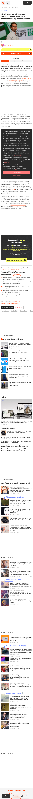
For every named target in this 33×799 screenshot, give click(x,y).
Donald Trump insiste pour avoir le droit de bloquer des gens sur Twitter (20, 351)
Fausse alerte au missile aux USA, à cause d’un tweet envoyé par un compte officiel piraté (20, 376)
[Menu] (8, 3)
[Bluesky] (24, 793)
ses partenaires (8, 163)
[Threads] (26, 793)
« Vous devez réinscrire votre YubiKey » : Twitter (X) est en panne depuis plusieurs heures (16, 291)
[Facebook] (16, 793)
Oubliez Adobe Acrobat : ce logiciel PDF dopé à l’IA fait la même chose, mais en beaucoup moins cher (20, 344)
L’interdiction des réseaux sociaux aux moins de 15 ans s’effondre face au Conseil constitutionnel (21, 490)
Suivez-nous (5, 61)
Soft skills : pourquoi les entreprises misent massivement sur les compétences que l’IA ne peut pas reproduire (20, 573)
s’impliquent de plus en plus (18, 205)
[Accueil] (3, 3)
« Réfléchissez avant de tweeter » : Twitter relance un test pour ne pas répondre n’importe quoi (19, 360)
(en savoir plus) (18, 155)
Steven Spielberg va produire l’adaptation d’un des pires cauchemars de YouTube (18, 716)
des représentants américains (15, 80)
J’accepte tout (17, 173)
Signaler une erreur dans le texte (10, 303)
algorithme (5, 311)
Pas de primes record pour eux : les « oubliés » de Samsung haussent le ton (20, 686)
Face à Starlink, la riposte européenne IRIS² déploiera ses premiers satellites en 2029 (21, 528)
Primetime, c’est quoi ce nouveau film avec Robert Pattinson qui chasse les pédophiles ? (21, 564)
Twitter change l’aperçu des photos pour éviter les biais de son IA (20, 367)
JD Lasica (17, 301)
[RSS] (21, 793)
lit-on (13, 190)
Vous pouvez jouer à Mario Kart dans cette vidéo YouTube (20, 658)
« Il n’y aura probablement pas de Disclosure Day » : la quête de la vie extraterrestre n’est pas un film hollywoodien (20, 698)
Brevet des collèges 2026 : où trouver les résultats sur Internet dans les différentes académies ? (20, 677)
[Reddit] (19, 793)
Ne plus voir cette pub (7, 336)
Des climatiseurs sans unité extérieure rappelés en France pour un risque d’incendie (21, 639)
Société (5, 10)
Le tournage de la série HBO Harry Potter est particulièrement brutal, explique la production (14, 445)
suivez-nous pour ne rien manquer (10, 269)
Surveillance (23, 311)
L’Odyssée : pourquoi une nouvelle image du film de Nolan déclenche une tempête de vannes (16, 278)
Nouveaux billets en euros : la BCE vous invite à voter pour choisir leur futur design (16, 441)
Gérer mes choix (16, 176)
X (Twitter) (16, 274)
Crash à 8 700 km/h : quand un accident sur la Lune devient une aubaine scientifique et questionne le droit (20, 584)
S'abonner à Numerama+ (15, 260)
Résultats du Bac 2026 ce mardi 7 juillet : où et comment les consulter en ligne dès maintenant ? (20, 668)
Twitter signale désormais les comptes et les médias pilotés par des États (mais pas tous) (20, 384)
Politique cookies (19, 170)
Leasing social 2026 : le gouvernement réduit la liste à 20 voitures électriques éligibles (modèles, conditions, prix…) (21, 650)
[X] (12, 793)
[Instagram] (14, 793)
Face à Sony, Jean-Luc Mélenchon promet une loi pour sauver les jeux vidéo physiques (20, 725)
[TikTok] (9, 793)
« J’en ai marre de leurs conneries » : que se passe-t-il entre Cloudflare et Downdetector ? (16, 283)
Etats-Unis (14, 311)
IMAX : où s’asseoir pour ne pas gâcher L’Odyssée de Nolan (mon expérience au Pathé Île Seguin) (15, 449)
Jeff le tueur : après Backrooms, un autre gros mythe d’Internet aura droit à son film (21, 511)
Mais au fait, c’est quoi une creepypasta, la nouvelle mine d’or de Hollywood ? (20, 707)
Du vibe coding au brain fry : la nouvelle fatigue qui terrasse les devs (15, 438)
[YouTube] (7, 793)
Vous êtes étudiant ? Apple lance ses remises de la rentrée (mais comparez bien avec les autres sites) (20, 502)
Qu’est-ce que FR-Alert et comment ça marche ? (20, 601)
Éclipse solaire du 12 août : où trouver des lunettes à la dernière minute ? (19, 431)
